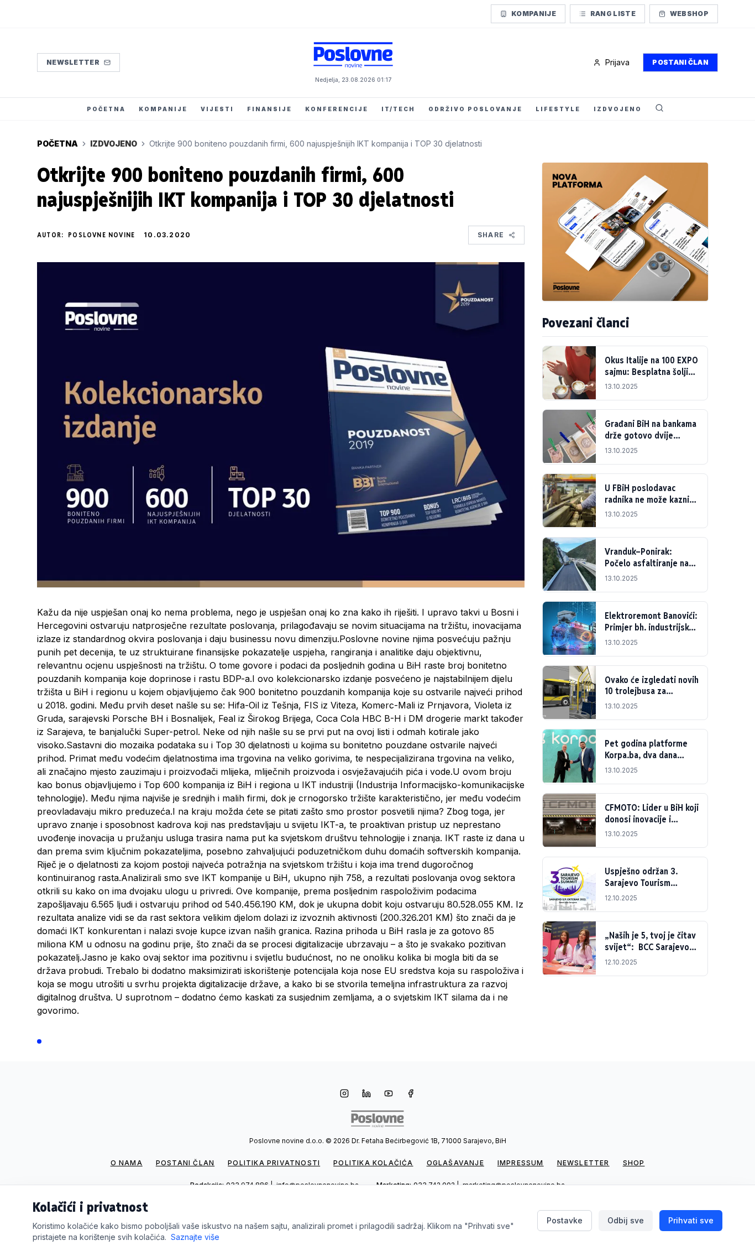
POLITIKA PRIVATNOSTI (274, 1163)
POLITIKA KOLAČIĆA (373, 1163)
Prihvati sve (691, 1220)
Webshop (689, 13)
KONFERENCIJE (336, 109)
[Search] (659, 109)
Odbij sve (625, 1220)
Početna (57, 143)
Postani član (680, 62)
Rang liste (613, 13)
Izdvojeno (113, 143)
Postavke (565, 1220)
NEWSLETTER (583, 1163)
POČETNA (106, 109)
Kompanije (533, 13)
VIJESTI (217, 109)
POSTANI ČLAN (185, 1163)
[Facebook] (410, 1094)
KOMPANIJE (163, 109)
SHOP (634, 1163)
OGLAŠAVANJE (455, 1163)
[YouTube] (388, 1094)
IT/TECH (398, 109)
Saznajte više (195, 1237)
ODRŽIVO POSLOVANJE (475, 109)
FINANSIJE (269, 109)
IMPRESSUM (520, 1163)
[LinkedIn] (366, 1094)
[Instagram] (344, 1094)
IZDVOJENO (618, 109)
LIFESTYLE (558, 109)
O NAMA (127, 1163)
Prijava (617, 62)
